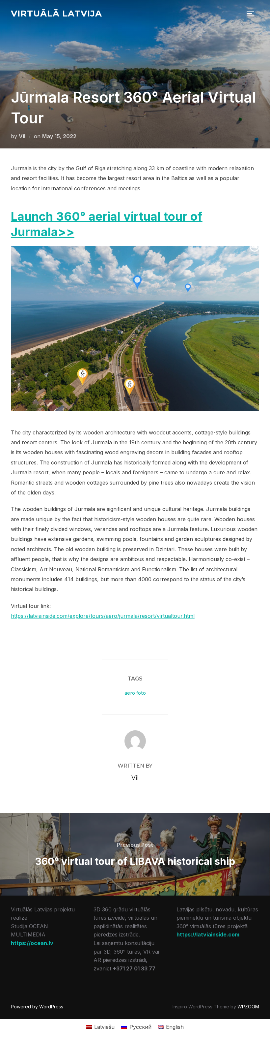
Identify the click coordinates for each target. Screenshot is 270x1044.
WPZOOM (248, 1006)
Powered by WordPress (37, 1006)
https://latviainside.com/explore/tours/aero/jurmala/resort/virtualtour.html (103, 616)
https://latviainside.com (207, 934)
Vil (22, 136)
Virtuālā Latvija (56, 13)
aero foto (135, 693)
